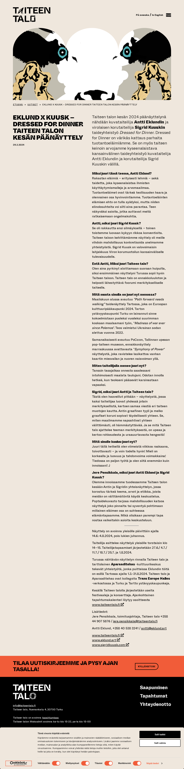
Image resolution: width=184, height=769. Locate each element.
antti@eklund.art (154, 628)
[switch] (85, 763)
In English (157, 15)
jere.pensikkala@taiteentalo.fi (135, 621)
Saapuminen (154, 687)
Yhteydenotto (155, 704)
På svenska (142, 15)
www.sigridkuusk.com (110, 645)
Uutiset (32, 104)
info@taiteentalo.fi (24, 705)
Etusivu (18, 104)
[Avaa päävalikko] (168, 14)
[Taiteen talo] (52, 691)
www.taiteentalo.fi (106, 604)
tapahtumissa (50, 718)
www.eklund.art (106, 640)
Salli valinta (160, 743)
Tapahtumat (153, 696)
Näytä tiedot (152, 763)
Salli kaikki (160, 734)
